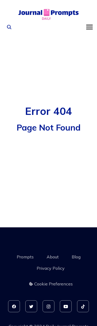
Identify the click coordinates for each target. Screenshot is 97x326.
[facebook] (14, 306)
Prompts (25, 257)
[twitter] (31, 306)
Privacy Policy (51, 268)
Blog (76, 257)
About (53, 257)
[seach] (9, 27)
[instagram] (48, 306)
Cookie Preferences (53, 284)
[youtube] (66, 306)
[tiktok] (83, 306)
